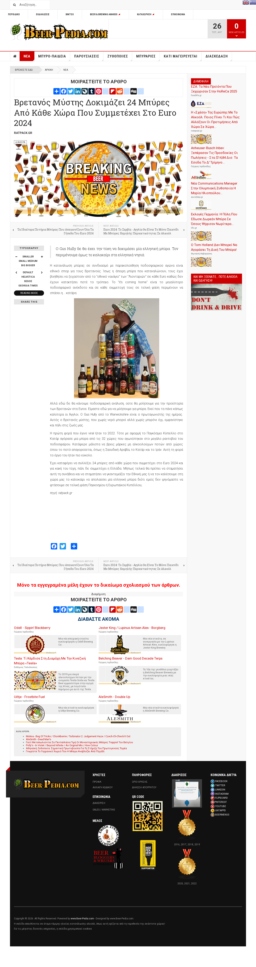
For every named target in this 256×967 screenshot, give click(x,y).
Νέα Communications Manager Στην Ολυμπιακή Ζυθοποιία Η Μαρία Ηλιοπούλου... (214, 188)
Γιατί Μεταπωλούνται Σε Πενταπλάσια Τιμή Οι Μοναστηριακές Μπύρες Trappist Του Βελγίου (79, 742)
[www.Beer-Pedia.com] (59, 32)
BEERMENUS (222, 814)
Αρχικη (15, 56)
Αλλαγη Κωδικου (103, 787)
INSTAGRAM (222, 793)
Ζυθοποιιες (117, 56)
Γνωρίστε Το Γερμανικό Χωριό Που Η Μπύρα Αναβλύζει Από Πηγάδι (65, 751)
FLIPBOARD (221, 797)
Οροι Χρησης (140, 781)
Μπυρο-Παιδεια (52, 56)
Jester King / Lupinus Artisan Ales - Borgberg (132, 628)
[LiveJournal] (84, 91)
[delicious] (126, 91)
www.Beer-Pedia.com (82, 918)
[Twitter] (70, 91)
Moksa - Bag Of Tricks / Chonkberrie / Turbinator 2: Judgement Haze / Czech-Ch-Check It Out (78, 736)
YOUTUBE (220, 806)
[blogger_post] (105, 91)
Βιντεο (70, 14)
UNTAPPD (220, 810)
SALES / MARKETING (104, 809)
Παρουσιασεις (86, 56)
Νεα (27, 56)
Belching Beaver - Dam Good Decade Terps (130, 658)
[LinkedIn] (77, 91)
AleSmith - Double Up (114, 697)
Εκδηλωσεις (42, 14)
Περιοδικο (14, 14)
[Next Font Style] (42, 272)
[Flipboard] (112, 91)
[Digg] (133, 91)
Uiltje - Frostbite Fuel (29, 697)
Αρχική (49, 69)
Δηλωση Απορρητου (144, 787)
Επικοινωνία (178, 14)
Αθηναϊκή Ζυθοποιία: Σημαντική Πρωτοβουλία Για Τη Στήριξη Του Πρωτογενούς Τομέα (76, 748)
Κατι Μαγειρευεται (180, 56)
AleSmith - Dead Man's (38, 739)
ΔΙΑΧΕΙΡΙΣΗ (99, 803)
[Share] (56, 91)
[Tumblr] (91, 91)
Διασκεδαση (217, 56)
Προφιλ (97, 781)
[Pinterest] (98, 91)
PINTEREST (221, 802)
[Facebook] (63, 91)
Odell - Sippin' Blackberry (32, 628)
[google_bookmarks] (140, 91)
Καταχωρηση (144, 14)
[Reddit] (119, 91)
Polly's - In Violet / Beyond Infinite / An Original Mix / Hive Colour (62, 745)
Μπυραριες (146, 56)
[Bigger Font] (42, 256)
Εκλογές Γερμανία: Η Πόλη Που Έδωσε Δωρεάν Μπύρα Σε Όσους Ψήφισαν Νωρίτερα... (214, 219)
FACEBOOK (221, 781)
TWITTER (220, 785)
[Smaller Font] (16, 256)
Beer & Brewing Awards (103, 14)
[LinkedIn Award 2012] (187, 793)
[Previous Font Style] (16, 272)
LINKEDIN (220, 789)
